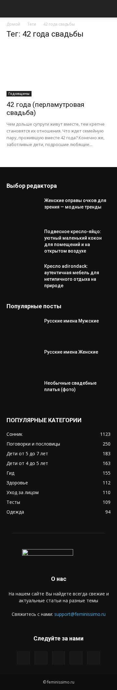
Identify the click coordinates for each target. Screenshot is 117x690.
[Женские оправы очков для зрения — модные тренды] (22, 208)
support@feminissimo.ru (80, 614)
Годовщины (19, 93)
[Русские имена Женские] (22, 360)
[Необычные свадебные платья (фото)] (22, 391)
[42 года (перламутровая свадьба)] (58, 70)
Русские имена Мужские (71, 320)
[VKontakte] (76, 657)
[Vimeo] (58, 657)
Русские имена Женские (71, 352)
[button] (11, 8)
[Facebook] (23, 657)
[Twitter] (40, 657)
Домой (13, 24)
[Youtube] (93, 657)
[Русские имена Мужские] (22, 329)
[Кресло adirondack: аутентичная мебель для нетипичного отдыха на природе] (22, 274)
